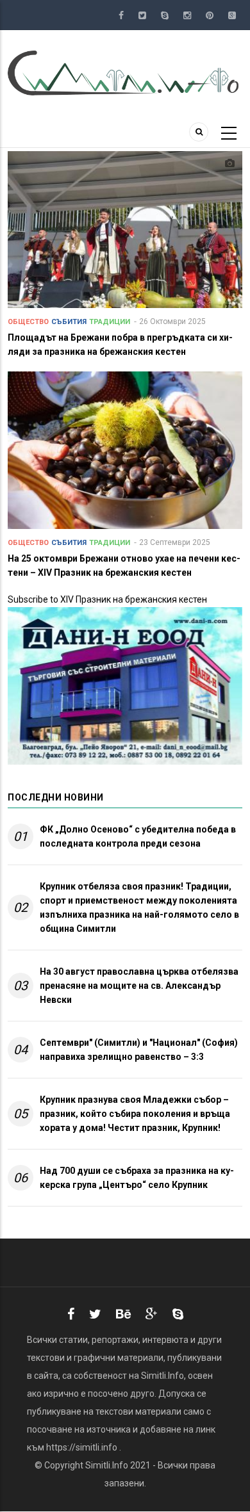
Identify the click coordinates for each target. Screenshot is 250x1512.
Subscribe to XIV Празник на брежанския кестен (107, 599)
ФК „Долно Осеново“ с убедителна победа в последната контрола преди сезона (138, 836)
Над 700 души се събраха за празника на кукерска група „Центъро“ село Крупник (137, 1178)
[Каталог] (125, 72)
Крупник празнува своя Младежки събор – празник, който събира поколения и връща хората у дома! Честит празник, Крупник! (135, 1113)
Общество (28, 322)
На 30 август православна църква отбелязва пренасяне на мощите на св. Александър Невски (139, 985)
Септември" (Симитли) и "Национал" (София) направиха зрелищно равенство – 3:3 (139, 1049)
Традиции (109, 322)
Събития (69, 322)
